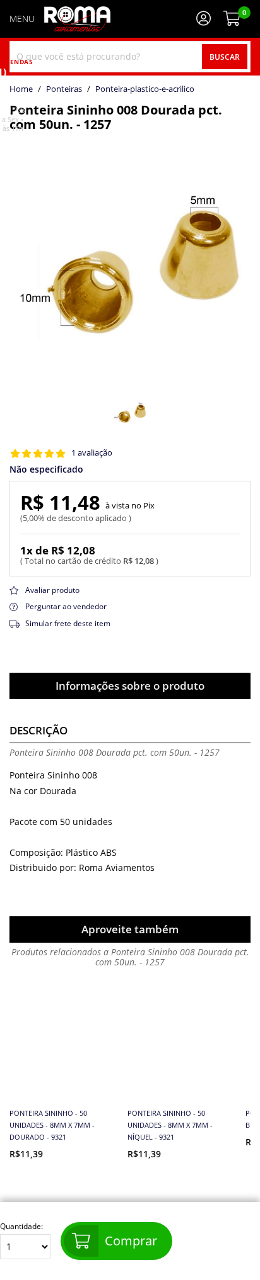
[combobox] (130, 56)
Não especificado (46, 469)
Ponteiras (64, 89)
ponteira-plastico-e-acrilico (144, 89)
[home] (77, 18)
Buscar (225, 57)
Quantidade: (21, 1226)
